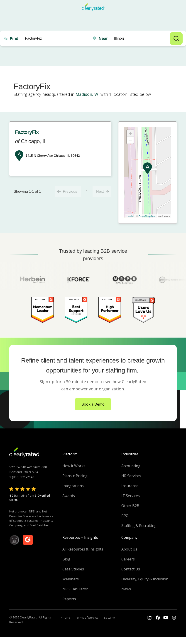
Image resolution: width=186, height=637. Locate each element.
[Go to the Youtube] (157, 617)
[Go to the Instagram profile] (174, 617)
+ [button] (130, 133)
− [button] (130, 140)
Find (14, 38)
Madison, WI (87, 94)
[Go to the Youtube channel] (166, 617)
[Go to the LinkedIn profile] (149, 617)
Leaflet (130, 216)
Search (176, 38)
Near (103, 38)
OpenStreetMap (147, 216)
